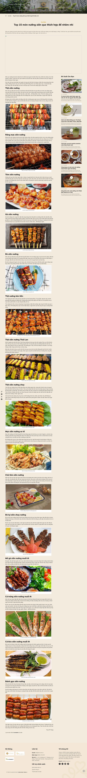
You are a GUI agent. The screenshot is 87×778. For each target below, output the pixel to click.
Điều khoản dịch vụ (36, 767)
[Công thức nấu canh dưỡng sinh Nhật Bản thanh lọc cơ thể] (71, 180)
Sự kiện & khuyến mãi (32, 10)
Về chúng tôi (8, 10)
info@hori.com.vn (37, 752)
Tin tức (73, 10)
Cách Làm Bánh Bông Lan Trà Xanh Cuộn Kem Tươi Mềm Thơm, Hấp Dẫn (71, 120)
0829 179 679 (38, 755)
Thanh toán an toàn (36, 771)
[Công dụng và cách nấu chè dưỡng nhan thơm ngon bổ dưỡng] (71, 157)
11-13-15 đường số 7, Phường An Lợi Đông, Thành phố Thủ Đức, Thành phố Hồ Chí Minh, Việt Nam (42, 759)
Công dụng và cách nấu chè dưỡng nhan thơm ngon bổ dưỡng (70, 167)
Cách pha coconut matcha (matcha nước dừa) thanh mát (70, 144)
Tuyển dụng (43, 10)
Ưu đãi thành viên (53, 10)
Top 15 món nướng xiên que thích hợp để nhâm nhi (26, 15)
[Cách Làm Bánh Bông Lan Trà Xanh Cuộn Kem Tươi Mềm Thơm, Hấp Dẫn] (71, 109)
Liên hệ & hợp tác (64, 10)
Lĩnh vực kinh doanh (19, 10)
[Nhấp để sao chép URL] (2, 392)
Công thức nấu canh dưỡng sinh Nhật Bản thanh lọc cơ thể (71, 191)
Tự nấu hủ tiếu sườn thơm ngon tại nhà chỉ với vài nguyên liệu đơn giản (71, 97)
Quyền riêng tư (35, 769)
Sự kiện (9, 15)
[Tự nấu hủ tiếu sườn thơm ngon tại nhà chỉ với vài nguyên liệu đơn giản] (71, 86)
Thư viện (79, 10)
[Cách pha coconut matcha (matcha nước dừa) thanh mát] (71, 133)
